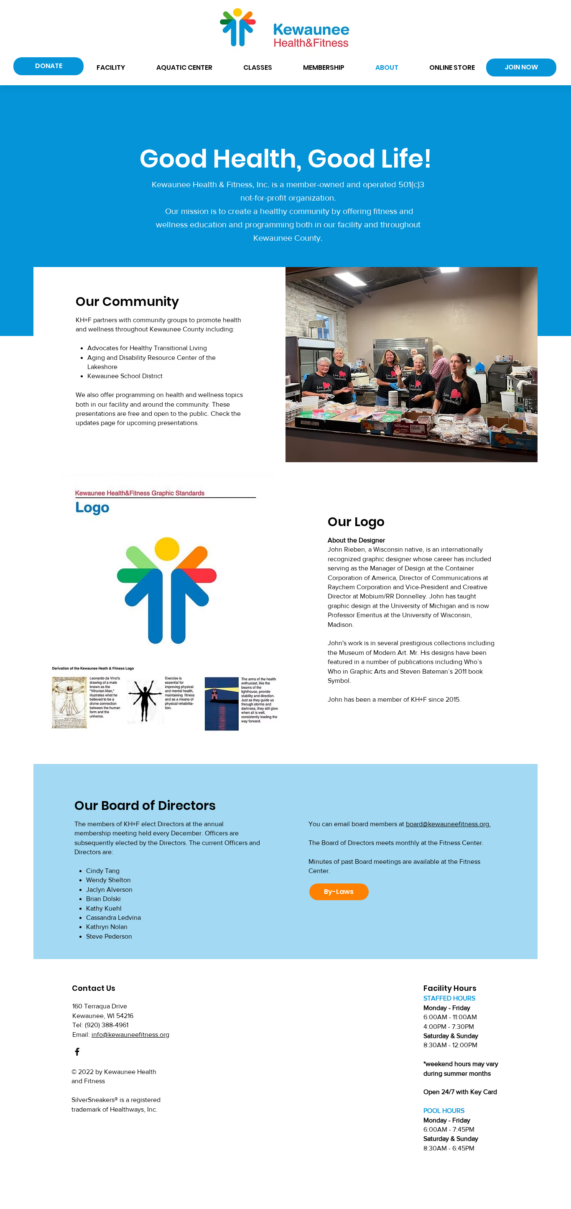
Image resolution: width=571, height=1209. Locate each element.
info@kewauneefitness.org (130, 1034)
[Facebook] (77, 1051)
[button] (110, 67)
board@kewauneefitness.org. (448, 823)
